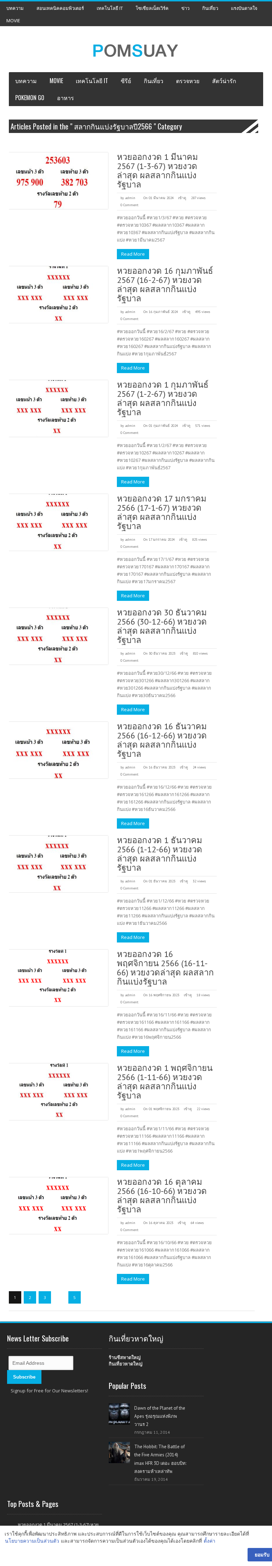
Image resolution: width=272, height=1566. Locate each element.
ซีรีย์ (126, 80)
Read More (133, 254)
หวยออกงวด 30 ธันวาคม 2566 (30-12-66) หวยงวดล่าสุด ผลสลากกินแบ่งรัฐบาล (162, 626)
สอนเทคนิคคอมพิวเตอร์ (60, 8)
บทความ (15, 8)
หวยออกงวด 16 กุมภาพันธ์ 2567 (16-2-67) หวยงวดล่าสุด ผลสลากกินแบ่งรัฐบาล (165, 284)
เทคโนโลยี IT (110, 8)
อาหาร (65, 97)
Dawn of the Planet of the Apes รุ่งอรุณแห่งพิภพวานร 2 (159, 1416)
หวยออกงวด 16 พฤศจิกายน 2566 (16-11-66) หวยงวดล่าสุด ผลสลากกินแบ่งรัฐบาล (165, 968)
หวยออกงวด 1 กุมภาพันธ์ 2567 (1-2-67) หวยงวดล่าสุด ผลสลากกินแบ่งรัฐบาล (163, 398)
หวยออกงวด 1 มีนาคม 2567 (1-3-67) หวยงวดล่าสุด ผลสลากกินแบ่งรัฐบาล (157, 170)
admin (130, 198)
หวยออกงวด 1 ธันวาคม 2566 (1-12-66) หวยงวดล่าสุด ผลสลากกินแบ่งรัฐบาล (159, 854)
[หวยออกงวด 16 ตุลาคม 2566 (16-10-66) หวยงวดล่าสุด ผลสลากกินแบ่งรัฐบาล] (58, 1205)
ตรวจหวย (187, 80)
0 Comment (129, 205)
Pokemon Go (29, 97)
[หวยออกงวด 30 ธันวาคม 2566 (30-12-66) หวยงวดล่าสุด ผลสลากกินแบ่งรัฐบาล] (58, 636)
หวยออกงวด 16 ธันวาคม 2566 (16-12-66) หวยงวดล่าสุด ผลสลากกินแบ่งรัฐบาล (162, 740)
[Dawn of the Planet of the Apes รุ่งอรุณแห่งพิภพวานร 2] (119, 1414)
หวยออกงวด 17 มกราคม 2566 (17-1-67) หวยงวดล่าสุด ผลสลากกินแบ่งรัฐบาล (161, 512)
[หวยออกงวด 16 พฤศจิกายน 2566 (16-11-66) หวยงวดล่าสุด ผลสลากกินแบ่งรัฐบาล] (58, 978)
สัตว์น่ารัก (224, 80)
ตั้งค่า (209, 1540)
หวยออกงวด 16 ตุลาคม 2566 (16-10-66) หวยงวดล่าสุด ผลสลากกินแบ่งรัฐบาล (162, 1195)
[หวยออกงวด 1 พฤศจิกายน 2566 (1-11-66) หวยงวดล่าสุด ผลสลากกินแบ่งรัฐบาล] (58, 1091)
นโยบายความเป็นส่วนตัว (32, 1540)
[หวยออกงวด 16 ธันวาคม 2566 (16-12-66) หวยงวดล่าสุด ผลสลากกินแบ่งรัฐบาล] (58, 750)
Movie (13, 20)
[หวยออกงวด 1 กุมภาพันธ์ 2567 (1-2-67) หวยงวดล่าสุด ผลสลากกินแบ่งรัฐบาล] (58, 408)
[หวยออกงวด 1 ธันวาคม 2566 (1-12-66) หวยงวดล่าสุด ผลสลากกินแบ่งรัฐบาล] (58, 864)
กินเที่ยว (210, 8)
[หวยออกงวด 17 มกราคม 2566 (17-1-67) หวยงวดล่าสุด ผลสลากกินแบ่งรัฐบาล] (58, 522)
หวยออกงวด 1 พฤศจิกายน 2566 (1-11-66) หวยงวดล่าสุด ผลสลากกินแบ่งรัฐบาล (164, 1081)
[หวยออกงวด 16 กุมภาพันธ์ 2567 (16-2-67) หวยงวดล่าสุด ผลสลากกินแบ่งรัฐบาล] (58, 294)
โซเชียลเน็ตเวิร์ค (152, 8)
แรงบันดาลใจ (244, 8)
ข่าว (185, 8)
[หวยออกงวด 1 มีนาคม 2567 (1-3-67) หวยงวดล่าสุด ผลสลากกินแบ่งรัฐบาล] (58, 180)
